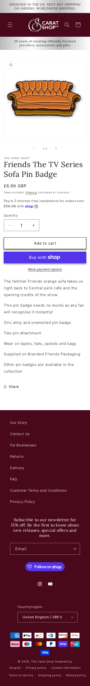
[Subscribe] (74, 549)
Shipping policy (49, 675)
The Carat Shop (42, 661)
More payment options (45, 269)
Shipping (31, 192)
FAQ (13, 479)
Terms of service (21, 675)
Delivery (17, 468)
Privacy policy (36, 667)
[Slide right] (56, 148)
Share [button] (14, 386)
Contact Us (20, 434)
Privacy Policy (22, 501)
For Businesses (23, 445)
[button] (10, 24)
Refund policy (76, 675)
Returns (17, 456)
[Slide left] (34, 148)
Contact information (65, 667)
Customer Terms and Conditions (38, 490)
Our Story (18, 422)
